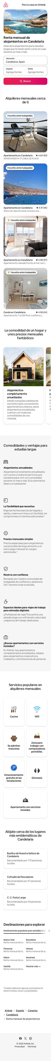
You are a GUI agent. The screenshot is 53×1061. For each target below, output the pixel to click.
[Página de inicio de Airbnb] (6, 4)
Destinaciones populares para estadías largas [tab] (25, 930)
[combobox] (25, 62)
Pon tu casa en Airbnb (33, 4)
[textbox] (14, 72)
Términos (31, 1046)
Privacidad (20, 1046)
